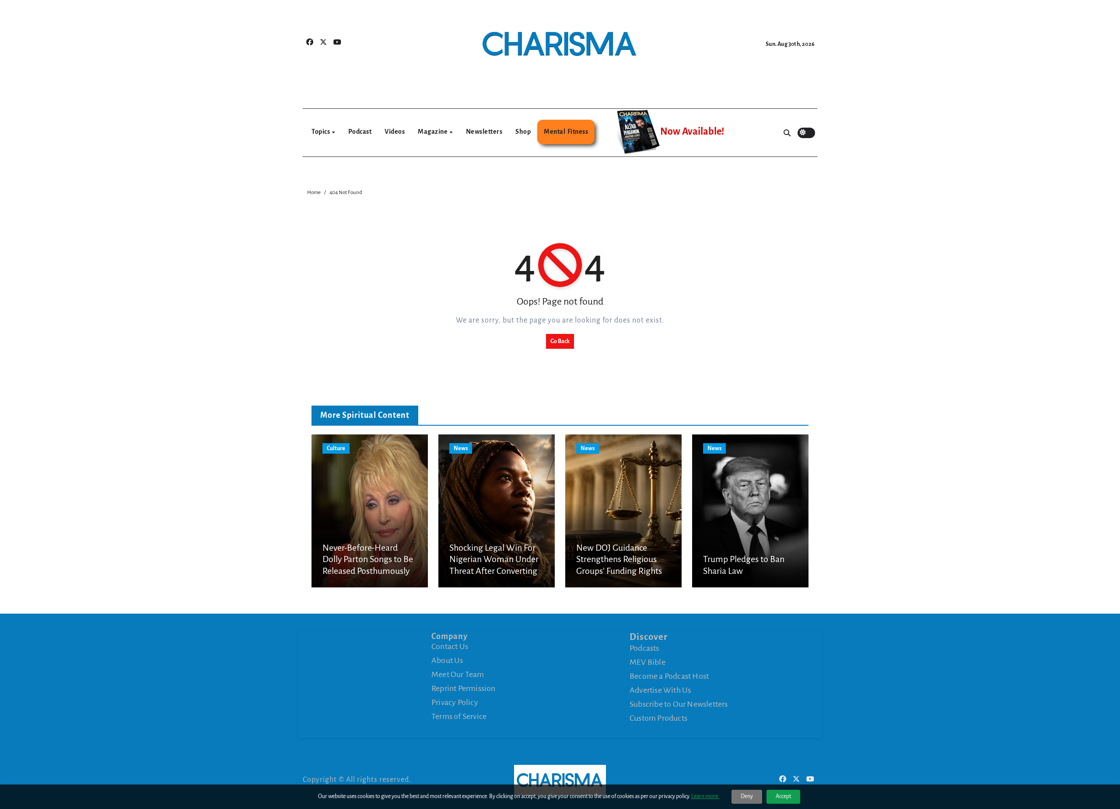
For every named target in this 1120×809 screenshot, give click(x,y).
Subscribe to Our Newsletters (679, 704)
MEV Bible (647, 662)
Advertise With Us (660, 690)
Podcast (360, 131)
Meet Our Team (457, 674)
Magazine (433, 131)
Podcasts (644, 648)
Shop (523, 131)
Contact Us (449, 646)
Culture (336, 448)
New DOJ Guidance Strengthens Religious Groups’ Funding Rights (619, 559)
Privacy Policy (454, 702)
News (461, 448)
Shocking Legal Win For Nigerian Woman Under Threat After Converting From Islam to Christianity (494, 571)
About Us (447, 660)
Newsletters (484, 131)
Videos (395, 131)
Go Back (560, 341)
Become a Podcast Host (669, 676)
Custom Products (658, 718)
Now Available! (692, 131)
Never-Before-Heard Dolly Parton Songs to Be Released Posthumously (367, 559)
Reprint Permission (463, 688)
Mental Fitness (566, 131)
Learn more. (705, 796)
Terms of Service (458, 716)
